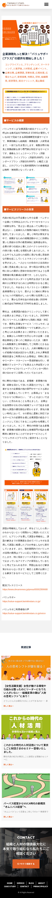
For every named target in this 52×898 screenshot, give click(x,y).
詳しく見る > (8, 706)
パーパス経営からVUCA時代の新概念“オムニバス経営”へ (24, 805)
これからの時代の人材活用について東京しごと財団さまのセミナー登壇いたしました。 (26, 748)
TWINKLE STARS (15, 3)
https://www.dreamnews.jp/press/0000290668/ (25, 589)
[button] (46, 4)
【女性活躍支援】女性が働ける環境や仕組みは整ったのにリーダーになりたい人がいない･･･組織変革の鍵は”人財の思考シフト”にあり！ (25, 691)
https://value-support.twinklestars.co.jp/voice (24, 613)
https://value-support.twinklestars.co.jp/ (21, 601)
